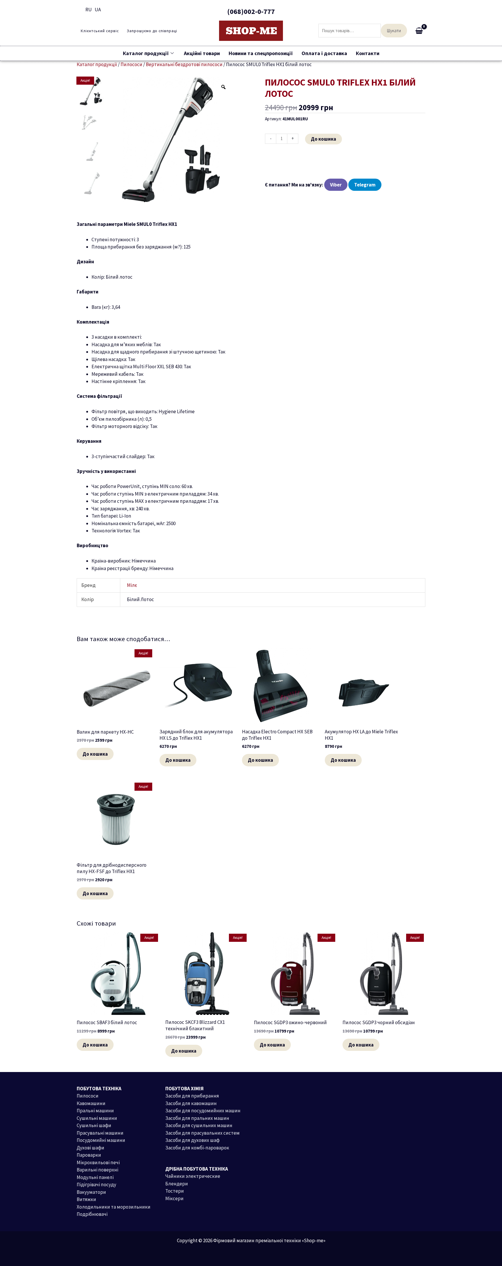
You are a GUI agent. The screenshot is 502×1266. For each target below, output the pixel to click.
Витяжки (86, 1199)
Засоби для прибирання (192, 1096)
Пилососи (87, 1096)
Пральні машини (95, 1110)
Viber (336, 185)
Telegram (365, 185)
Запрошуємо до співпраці (152, 31)
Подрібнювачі (92, 1214)
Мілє (132, 585)
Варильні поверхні (97, 1170)
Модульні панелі (95, 1177)
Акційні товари (202, 53)
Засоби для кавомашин (191, 1103)
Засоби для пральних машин (197, 1118)
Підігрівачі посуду (96, 1184)
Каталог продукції (146, 53)
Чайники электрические (192, 1176)
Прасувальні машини (100, 1133)
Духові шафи (90, 1148)
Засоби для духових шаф (192, 1140)
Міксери (174, 1198)
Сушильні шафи (94, 1125)
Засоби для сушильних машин (198, 1125)
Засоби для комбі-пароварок (197, 1148)
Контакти (367, 53)
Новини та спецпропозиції (261, 53)
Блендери (176, 1183)
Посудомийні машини (101, 1140)
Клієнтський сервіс (100, 31)
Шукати (394, 30)
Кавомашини (91, 1103)
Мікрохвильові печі (98, 1162)
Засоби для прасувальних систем (202, 1133)
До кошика (323, 139)
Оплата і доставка (324, 53)
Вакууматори (91, 1192)
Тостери (174, 1191)
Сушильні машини (97, 1118)
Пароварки (89, 1155)
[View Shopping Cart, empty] (419, 30)
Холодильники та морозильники (113, 1207)
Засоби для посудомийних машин (203, 1110)
